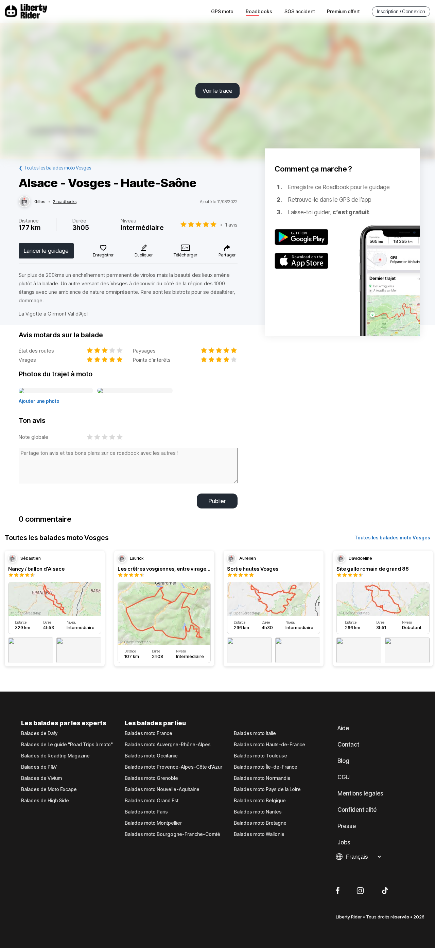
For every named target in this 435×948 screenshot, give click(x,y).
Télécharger (185, 254)
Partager (227, 254)
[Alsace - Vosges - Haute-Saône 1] (56, 391)
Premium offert (343, 11)
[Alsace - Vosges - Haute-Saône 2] (135, 391)
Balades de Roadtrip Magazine (55, 755)
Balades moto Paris (146, 811)
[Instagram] (360, 891)
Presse (346, 826)
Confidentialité (357, 809)
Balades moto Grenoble (151, 778)
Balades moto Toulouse (260, 755)
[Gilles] (24, 202)
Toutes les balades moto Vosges (392, 537)
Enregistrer (103, 254)
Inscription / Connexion (401, 11)
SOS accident (299, 11)
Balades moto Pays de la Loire (267, 789)
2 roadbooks (64, 202)
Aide (343, 728)
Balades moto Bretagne (260, 823)
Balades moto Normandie (262, 778)
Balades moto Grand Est (151, 800)
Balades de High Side (45, 800)
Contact (348, 744)
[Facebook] (338, 891)
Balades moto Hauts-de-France (269, 744)
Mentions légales (360, 793)
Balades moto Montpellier (153, 823)
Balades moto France (148, 733)
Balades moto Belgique (260, 800)
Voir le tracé (217, 90)
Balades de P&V (39, 767)
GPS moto (222, 11)
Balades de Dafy (39, 733)
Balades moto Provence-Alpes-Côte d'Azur (173, 767)
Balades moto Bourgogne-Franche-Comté (172, 834)
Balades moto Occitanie (151, 755)
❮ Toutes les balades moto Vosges (55, 168)
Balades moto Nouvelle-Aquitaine (162, 789)
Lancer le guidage (46, 250)
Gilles (40, 202)
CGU (343, 777)
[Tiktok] (385, 891)
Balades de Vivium (41, 778)
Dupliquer (144, 254)
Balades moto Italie (255, 733)
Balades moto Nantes (258, 811)
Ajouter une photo (39, 401)
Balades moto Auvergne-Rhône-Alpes (168, 744)
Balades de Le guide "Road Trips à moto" (67, 744)
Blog (343, 760)
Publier (217, 501)
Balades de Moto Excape (49, 789)
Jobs (343, 842)
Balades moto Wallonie (259, 834)
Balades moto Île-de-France (265, 767)
